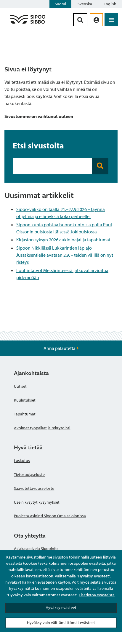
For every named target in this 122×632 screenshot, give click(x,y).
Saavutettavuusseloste (34, 488)
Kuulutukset (25, 400)
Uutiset (20, 386)
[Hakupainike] (80, 19)
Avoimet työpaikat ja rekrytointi (42, 427)
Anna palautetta (60, 348)
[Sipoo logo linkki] (27, 23)
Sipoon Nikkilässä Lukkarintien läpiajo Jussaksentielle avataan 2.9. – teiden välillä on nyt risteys (64, 255)
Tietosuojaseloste (29, 474)
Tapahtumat (25, 414)
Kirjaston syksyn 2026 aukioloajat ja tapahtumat (63, 240)
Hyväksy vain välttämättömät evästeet (61, 622)
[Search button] (100, 166)
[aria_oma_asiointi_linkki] (96, 19)
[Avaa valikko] (111, 19)
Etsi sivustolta (38, 145)
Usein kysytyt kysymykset (37, 502)
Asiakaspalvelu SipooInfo (36, 548)
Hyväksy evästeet (61, 607)
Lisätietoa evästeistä (97, 594)
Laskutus (22, 460)
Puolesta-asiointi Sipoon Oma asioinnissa (50, 515)
